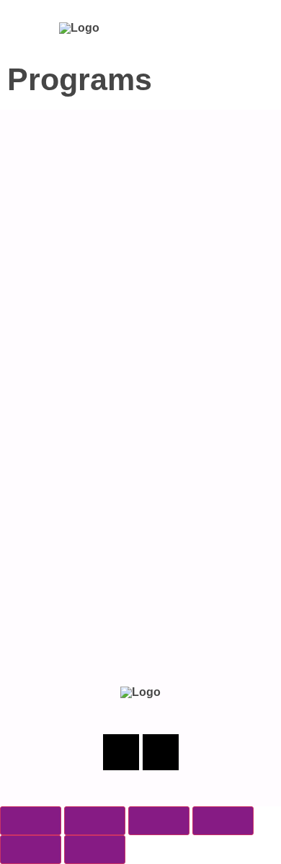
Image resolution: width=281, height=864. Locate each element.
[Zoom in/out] (30, 820)
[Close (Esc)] (223, 820)
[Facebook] (121, 752)
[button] (244, 27)
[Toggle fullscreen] (94, 820)
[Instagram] (161, 752)
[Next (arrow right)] (94, 849)
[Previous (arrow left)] (30, 849)
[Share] (158, 820)
